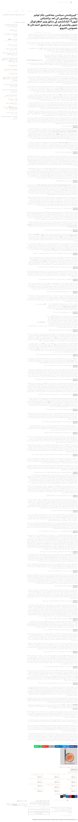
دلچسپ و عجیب (16, 10)
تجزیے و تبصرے (49, 10)
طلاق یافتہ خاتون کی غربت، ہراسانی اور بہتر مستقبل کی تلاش (9, 78)
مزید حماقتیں (74, 783)
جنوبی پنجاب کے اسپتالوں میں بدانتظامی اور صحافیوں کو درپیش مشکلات (9, 59)
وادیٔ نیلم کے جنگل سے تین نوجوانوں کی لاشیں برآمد (37, 774)
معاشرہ (9, 10)
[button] (73, 746)
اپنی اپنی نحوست (56, 788)
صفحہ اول (68, 10)
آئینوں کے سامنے (12, 65)
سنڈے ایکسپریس (70, 743)
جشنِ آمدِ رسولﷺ (73, 788)
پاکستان (62, 10)
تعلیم (23, 10)
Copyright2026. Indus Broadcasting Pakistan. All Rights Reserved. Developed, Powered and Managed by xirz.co (54, 819)
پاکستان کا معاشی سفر (11, 69)
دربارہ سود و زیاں (12, 112)
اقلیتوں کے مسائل (40, 10)
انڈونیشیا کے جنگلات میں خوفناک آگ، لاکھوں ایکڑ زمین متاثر (52, 784)
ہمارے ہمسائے (30, 10)
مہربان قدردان (13, 73)
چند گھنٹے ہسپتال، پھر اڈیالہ (36, 783)
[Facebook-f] (76, 796)
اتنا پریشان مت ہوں (11, 103)
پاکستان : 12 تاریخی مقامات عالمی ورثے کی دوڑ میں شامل (69, 779)
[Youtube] (70, 796)
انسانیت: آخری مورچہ (11, 95)
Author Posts (74, 769)
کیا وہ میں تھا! (13, 99)
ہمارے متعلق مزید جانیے (66, 815)
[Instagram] (61, 796)
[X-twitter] (73, 796)
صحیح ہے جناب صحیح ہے (38, 788)
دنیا (57, 10)
